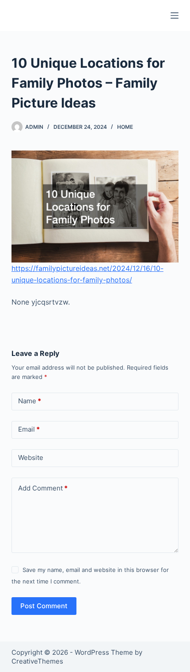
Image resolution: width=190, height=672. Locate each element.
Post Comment (44, 606)
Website (30, 457)
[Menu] (175, 15)
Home (125, 127)
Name (29, 401)
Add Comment (43, 488)
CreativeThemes (37, 661)
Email (29, 429)
